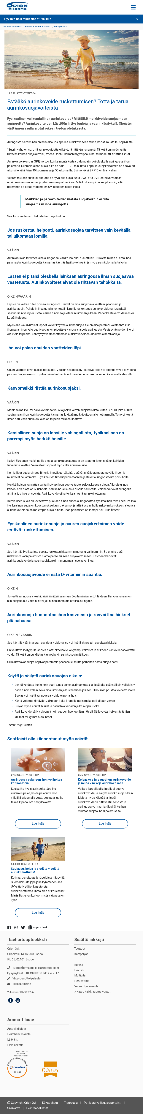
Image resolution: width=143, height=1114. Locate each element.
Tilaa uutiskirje (21, 984)
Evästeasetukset (37, 1108)
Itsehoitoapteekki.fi (27, 939)
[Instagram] (18, 1001)
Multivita (79, 975)
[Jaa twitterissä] (24, 927)
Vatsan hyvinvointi (86, 986)
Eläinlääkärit (15, 1045)
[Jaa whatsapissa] (17, 927)
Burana (78, 965)
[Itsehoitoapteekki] (17, 6)
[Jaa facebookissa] (10, 927)
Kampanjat (81, 954)
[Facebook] (10, 1001)
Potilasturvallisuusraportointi (102, 1102)
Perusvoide (81, 981)
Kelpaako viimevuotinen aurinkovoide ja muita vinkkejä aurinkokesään (104, 781)
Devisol (79, 970)
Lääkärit (12, 1039)
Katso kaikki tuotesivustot (93, 991)
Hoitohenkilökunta (19, 1034)
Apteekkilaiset (16, 1029)
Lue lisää (38, 823)
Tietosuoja (71, 1102)
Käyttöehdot (50, 1102)
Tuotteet (79, 948)
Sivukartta (13, 1108)
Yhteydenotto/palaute (26, 978)
